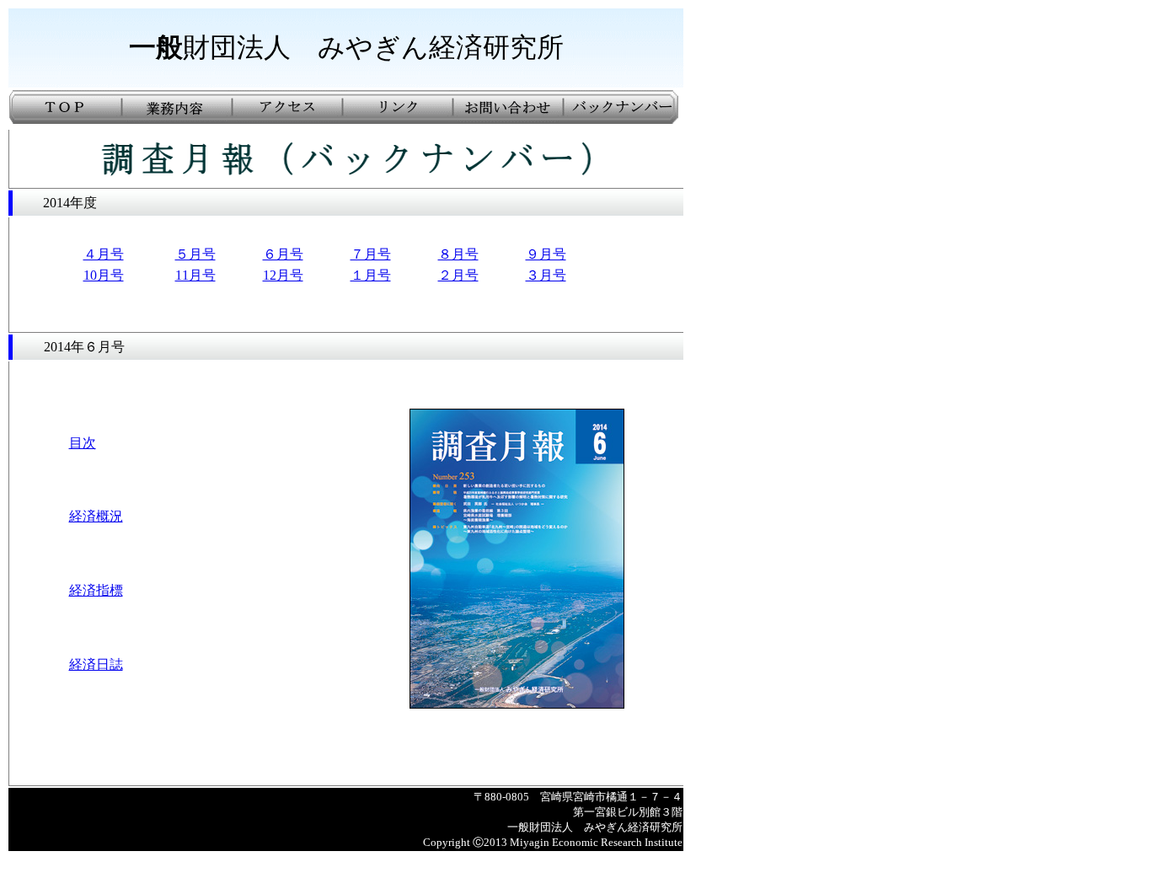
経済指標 (96, 590)
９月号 (546, 254)
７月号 (371, 254)
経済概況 (96, 516)
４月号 (103, 254)
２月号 (458, 275)
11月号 (195, 275)
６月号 (283, 254)
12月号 (283, 275)
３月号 (546, 275)
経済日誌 (96, 664)
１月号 (371, 275)
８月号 (458, 254)
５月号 (195, 254)
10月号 (103, 275)
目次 (82, 443)
